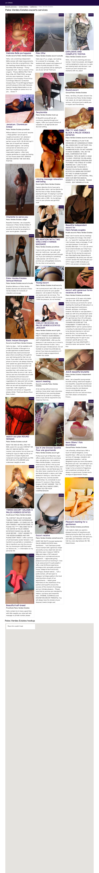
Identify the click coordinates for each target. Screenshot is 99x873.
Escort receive (43, 535)
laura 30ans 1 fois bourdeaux (74, 443)
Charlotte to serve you (17, 217)
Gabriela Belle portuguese (18, 53)
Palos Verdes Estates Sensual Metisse (16, 279)
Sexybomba (41, 112)
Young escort (42, 282)
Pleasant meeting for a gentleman (76, 523)
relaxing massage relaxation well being (49, 180)
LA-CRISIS (9, 3)
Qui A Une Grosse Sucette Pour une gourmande (48, 448)
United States (23, 7)
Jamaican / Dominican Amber (16, 125)
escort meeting (43, 381)
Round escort (72, 90)
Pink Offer (41, 53)
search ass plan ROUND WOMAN (17, 437)
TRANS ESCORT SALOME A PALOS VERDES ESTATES (19, 511)
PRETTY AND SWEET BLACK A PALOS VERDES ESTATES (78, 132)
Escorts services (11, 7)
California (33, 7)
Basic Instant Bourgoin (17, 340)
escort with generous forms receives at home (79, 291)
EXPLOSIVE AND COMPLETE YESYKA (75, 52)
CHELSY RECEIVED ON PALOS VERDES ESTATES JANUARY (48, 325)
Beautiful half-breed (15, 605)
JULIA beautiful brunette (77, 372)
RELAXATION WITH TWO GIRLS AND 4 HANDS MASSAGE (48, 242)
